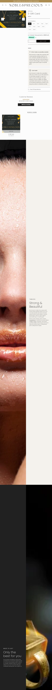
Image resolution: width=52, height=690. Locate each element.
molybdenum (32, 320)
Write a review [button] (26, 104)
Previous (2, 19)
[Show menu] (2, 5)
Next (23, 19)
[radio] (29, 24)
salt (35, 321)
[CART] (49, 5)
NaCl (31, 321)
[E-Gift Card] (11, 124)
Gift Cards (30, 11)
